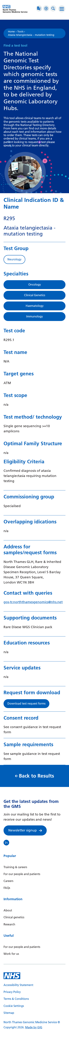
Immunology (34, 316)
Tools (20, 31)
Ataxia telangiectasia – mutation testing (31, 35)
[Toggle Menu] (62, 8)
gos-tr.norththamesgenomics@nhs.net (33, 602)
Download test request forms (26, 703)
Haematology (35, 306)
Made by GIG (33, 1027)
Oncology (34, 284)
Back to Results (36, 776)
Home (11, 31)
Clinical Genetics (34, 295)
